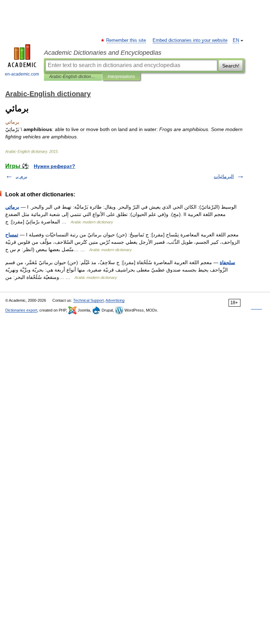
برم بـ (21, 176)
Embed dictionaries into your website (190, 40)
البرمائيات (224, 176)
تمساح (11, 234)
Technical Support (88, 300)
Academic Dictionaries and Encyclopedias (102, 52)
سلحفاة (227, 262)
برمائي (12, 207)
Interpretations (121, 76)
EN (236, 40)
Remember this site (126, 40)
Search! (230, 65)
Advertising (114, 300)
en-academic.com (22, 74)
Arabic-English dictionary (73, 76)
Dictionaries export (21, 310)
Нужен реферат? (54, 166)
